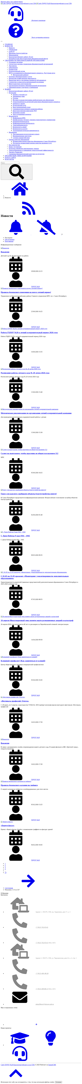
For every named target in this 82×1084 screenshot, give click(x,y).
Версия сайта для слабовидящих (12, 1)
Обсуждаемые (9, 239)
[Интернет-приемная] (20, 1060)
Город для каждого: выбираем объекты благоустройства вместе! (29, 494)
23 (5, 872)
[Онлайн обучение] (20, 1045)
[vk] (20, 1024)
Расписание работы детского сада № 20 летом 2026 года (25, 373)
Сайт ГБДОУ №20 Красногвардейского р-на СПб (18, 1065)
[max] (36, 1024)
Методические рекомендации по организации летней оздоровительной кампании (36, 413)
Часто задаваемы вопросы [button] (40, 37)
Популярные (9, 241)
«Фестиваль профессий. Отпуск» (15, 701)
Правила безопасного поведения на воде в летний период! (26, 292)
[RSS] (29, 214)
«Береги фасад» (7, 825)
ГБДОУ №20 (35, 286)
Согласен (58, 1082)
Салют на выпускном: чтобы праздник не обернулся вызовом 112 (29, 453)
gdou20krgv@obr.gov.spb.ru (45, 1004)
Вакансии (5, 252)
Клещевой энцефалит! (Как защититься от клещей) (23, 661)
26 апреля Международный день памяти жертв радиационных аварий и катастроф (37, 620)
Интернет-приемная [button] (38, 20)
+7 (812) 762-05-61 (42, 943)
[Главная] (20, 196)
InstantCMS (52, 1065)
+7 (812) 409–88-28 (42, 973)
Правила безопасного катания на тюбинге (19, 785)
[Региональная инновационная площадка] (51, 1045)
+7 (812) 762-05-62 (42, 927)
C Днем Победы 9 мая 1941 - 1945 (15, 536)
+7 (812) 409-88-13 (42, 989)
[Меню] (1, 41)
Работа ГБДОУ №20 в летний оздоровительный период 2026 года (29, 332)
